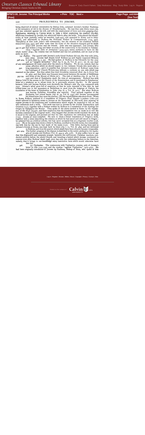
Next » (79, 14)
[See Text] (133, 17)
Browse (72, 5)
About (72, 176)
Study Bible (123, 5)
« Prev (63, 14)
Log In (132, 5)
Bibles (67, 176)
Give (96, 176)
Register (139, 5)
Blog (115, 5)
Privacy (85, 176)
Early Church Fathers (87, 5)
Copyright (78, 176)
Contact (91, 176)
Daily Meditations (104, 5)
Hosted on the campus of (58, 189)
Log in (49, 176)
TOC (71, 14)
